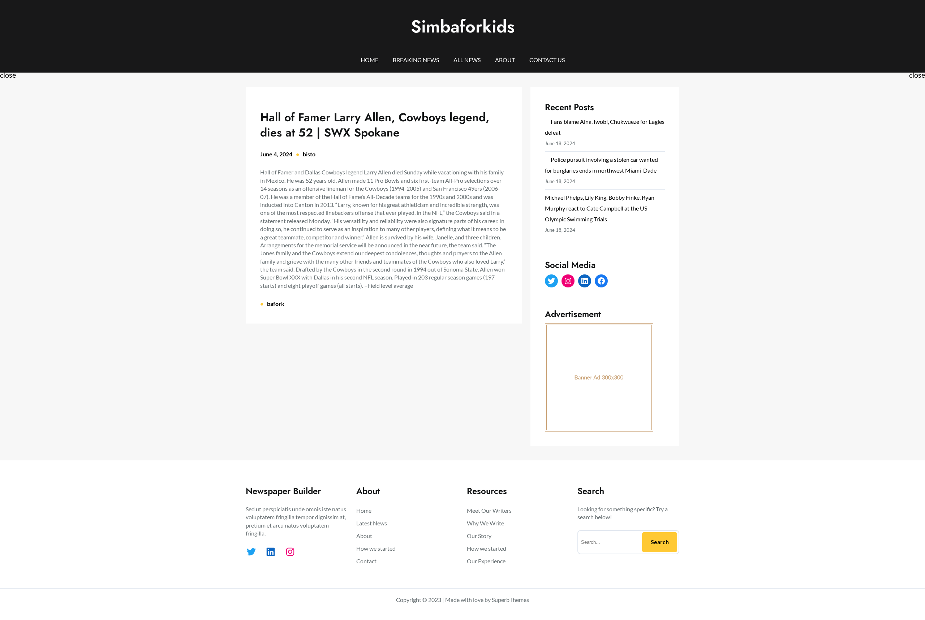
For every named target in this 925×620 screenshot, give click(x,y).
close (8, 74)
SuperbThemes (510, 599)
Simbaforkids (463, 26)
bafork (275, 303)
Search (660, 541)
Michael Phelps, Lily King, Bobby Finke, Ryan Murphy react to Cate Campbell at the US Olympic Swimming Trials (599, 208)
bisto (309, 154)
